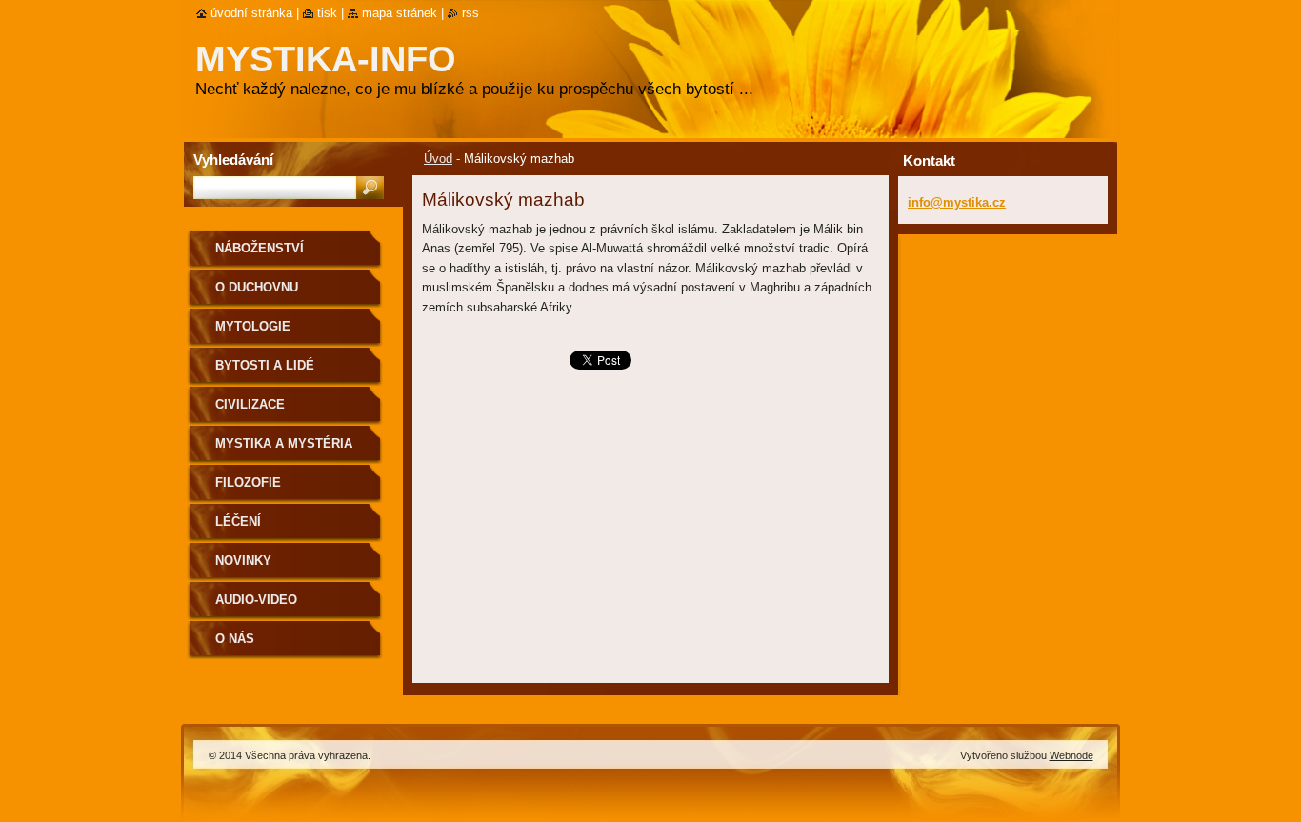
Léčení (238, 521)
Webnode (1071, 755)
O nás (234, 639)
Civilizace (250, 404)
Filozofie (248, 482)
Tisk (327, 13)
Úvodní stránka (251, 13)
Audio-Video (256, 599)
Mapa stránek (399, 13)
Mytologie (252, 326)
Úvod (438, 158)
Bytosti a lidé (264, 365)
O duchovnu (256, 287)
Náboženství (259, 248)
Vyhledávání (233, 159)
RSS (470, 13)
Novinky (243, 560)
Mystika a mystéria (283, 443)
